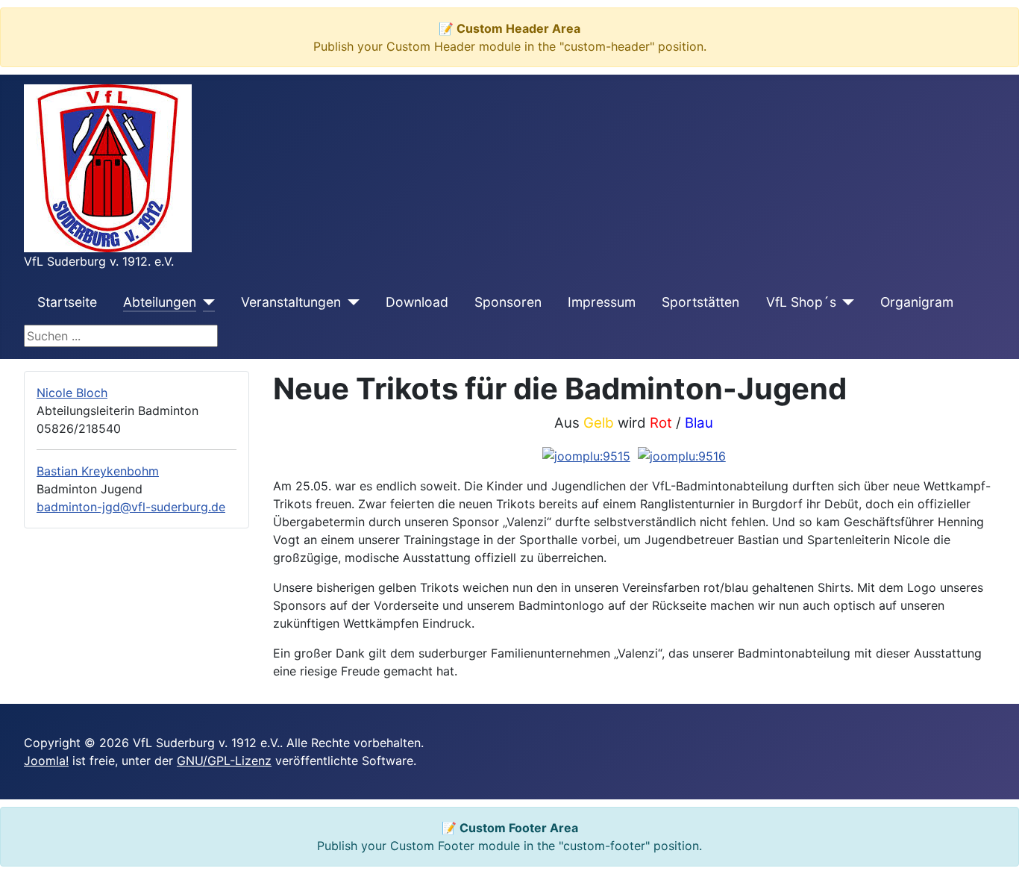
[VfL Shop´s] (845, 302)
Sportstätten (700, 302)
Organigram (916, 302)
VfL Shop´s (801, 302)
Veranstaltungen (291, 302)
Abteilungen (159, 302)
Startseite (67, 302)
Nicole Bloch (72, 392)
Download (417, 302)
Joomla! (46, 760)
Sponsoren (508, 302)
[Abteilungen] (205, 302)
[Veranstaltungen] (350, 302)
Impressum (602, 302)
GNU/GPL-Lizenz (224, 760)
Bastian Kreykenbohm (98, 470)
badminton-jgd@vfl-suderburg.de (131, 506)
